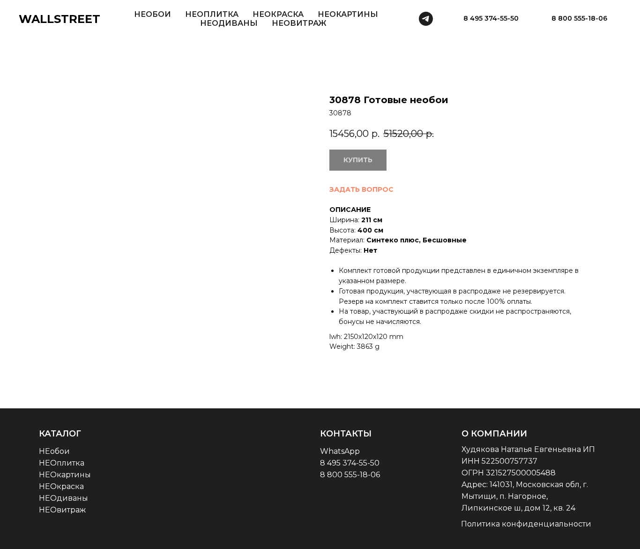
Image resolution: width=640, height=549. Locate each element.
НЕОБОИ (152, 14)
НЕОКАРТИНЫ (348, 14)
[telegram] (426, 19)
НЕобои (54, 451)
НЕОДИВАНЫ (229, 23)
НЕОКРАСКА (278, 14)
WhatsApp (340, 451)
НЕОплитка (61, 463)
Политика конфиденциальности (526, 523)
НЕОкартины (65, 474)
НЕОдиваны (63, 498)
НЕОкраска (61, 486)
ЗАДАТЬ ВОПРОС (361, 189)
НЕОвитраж (62, 509)
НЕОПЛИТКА (211, 14)
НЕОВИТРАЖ (299, 23)
